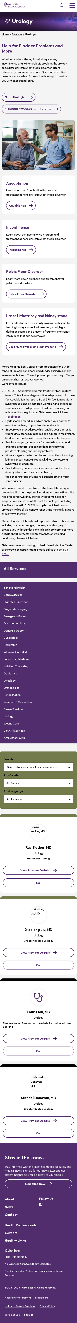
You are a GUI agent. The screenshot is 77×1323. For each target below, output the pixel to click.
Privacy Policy (47, 1306)
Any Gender (13, 783)
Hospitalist (10, 645)
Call (43, 884)
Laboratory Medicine (16, 659)
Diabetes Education (16, 602)
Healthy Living (15, 1240)
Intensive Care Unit (15, 652)
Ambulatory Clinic (14, 738)
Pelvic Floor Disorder (23, 294)
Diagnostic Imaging (15, 609)
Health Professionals (20, 1225)
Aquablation (17, 205)
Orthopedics (11, 687)
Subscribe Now (35, 1184)
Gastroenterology (15, 623)
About (9, 1199)
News (9, 1207)
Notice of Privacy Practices (20, 1306)
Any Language (14, 799)
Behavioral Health (14, 587)
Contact (11, 1215)
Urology (8, 716)
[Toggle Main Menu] (72, 5)
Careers (11, 1233)
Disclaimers (41, 1297)
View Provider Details (35, 872)
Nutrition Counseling (16, 666)
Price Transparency (16, 1256)
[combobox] (38, 767)
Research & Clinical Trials (18, 702)
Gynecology (11, 637)
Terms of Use (12, 1314)
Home (5, 34)
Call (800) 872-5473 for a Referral (27, 109)
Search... (9, 759)
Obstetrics (10, 673)
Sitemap (28, 1314)
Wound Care (11, 723)
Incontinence (17, 249)
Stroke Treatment (14, 709)
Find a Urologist (15, 97)
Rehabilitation (12, 695)
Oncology (10, 680)
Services (17, 34)
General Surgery (14, 630)
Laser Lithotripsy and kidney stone (32, 346)
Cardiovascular (13, 595)
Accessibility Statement (18, 1297)
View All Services (14, 730)
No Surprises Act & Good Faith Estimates (28, 1263)
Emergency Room (15, 616)
